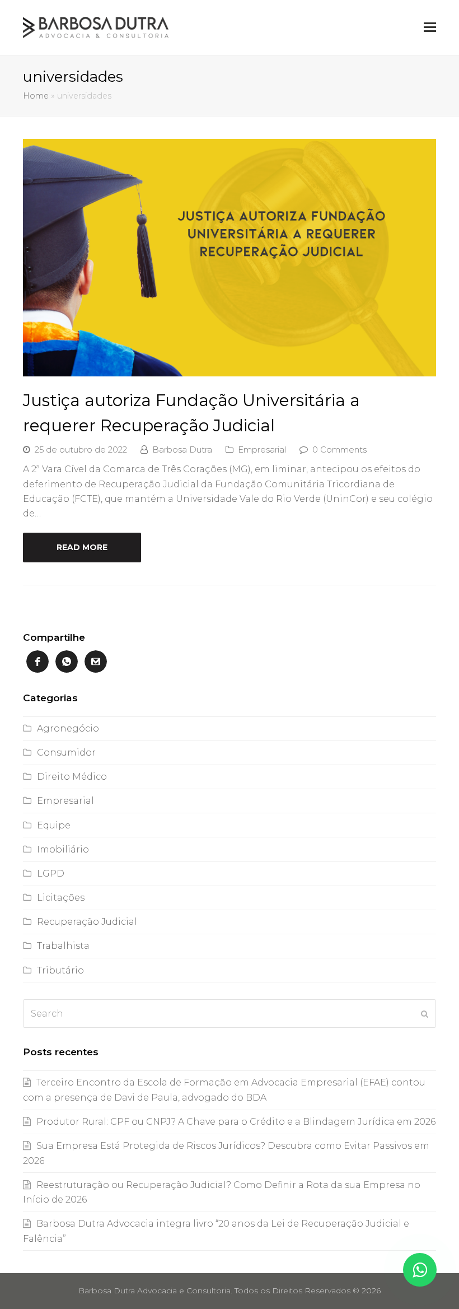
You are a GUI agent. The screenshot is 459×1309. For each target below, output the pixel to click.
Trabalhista (63, 945)
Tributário (60, 970)
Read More (82, 547)
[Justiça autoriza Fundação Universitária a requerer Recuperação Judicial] (229, 369)
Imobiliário (63, 849)
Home (36, 96)
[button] (430, 27)
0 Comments (339, 450)
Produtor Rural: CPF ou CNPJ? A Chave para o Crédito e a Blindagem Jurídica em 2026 (235, 1121)
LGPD (50, 873)
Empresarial (262, 450)
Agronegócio (68, 728)
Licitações (61, 897)
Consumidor (66, 752)
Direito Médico (72, 776)
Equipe (54, 825)
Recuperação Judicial (87, 921)
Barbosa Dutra (182, 450)
